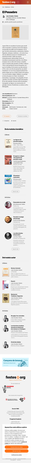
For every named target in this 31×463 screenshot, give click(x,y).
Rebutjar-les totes (17, 451)
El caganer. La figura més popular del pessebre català (18, 157)
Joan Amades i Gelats (12, 16)
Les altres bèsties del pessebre (18, 234)
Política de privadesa (21, 458)
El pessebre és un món (19, 202)
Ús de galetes (13, 460)
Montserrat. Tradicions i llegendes (17, 295)
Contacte (19, 460)
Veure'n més (15, 191)
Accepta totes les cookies (17, 447)
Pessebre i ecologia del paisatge (18, 217)
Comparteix (6, 120)
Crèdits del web (8, 458)
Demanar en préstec (22, 116)
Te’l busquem (7, 116)
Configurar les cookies (16, 454)
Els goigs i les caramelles (17, 315)
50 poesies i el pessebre (16, 176)
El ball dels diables (16, 342)
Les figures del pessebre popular (18, 140)
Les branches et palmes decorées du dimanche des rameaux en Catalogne (18, 327)
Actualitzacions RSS (15, 416)
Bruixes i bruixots (15, 268)
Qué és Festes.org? (15, 421)
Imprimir (14, 120)
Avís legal (14, 458)
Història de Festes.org (15, 423)
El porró (13, 281)
